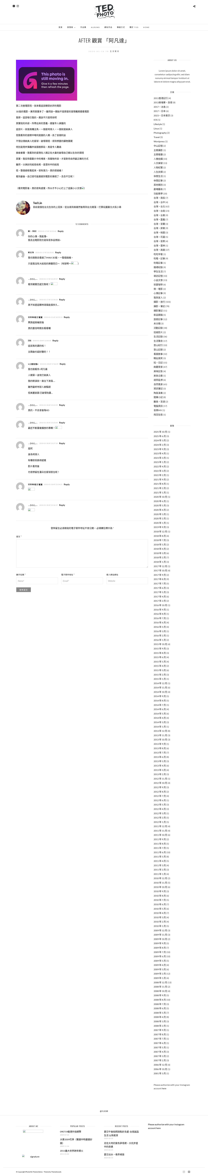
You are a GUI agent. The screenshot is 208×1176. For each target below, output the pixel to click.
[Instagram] (18, 6)
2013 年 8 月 (160, 748)
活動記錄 (158, 327)
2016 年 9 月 (160, 609)
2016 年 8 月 (160, 613)
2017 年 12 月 (160, 566)
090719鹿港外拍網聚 (70, 1131)
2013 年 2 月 (160, 774)
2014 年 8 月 (160, 700)
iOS (155, 119)
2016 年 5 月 (160, 626)
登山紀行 (158, 345)
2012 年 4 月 (160, 809)
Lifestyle (158, 124)
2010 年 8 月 (160, 895)
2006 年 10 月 (160, 1069)
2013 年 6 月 (160, 757)
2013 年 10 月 (160, 739)
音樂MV (158, 410)
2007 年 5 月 (160, 1047)
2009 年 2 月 (160, 973)
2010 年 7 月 (160, 900)
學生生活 (158, 271)
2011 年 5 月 (160, 856)
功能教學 (158, 193)
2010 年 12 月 (160, 878)
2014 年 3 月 (160, 722)
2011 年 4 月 (160, 861)
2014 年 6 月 (160, 709)
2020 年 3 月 (160, 514)
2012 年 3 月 (160, 813)
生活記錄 (158, 336)
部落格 (70, 27)
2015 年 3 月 (160, 670)
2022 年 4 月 (160, 466)
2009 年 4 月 (160, 965)
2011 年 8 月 (160, 843)
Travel (157, 137)
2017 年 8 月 (160, 579)
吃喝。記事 (159, 258)
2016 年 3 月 (160, 631)
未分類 (157, 323)
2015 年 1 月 (160, 678)
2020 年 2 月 (160, 518)
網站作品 (108, 27)
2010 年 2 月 (160, 921)
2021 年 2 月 (160, 488)
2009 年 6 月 (160, 956)
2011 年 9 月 (160, 839)
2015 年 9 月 (160, 648)
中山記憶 (158, 145)
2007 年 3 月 (160, 1056)
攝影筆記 (158, 310)
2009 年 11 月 (160, 934)
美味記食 (158, 371)
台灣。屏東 (159, 228)
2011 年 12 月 (160, 826)
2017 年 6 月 (160, 588)
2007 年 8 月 (160, 1034)
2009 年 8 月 (160, 947)
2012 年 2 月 (160, 817)
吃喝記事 (158, 262)
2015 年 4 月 (160, 665)
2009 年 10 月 (160, 939)
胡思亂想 (158, 379)
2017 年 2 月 (160, 600)
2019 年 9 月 (160, 527)
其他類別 (158, 184)
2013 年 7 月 (160, 752)
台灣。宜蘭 (159, 223)
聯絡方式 (121, 27)
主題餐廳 (158, 154)
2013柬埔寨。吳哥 (163, 102)
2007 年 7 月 (160, 1038)
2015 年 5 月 (160, 661)
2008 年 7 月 (160, 1004)
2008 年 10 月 (160, 991)
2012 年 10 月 (160, 782)
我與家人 (158, 297)
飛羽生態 (158, 414)
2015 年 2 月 (160, 674)
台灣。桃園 (159, 232)
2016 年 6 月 (160, 622)
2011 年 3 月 (160, 865)
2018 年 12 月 (160, 531)
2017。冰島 (160, 106)
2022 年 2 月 (160, 475)
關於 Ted (134, 27)
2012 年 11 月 (160, 778)
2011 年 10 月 (160, 835)
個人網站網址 (112, 574)
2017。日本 (160, 111)
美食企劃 (158, 375)
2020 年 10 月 (160, 496)
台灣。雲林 (159, 245)
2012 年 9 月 (160, 787)
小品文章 (158, 280)
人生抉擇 (158, 171)
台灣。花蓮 (159, 237)
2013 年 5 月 (160, 761)
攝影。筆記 (159, 306)
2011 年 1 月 (160, 874)
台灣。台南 (159, 210)
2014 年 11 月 (160, 687)
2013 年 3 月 (160, 770)
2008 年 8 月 (160, 999)
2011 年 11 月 (160, 830)
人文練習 (158, 163)
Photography (160, 132)
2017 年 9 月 (160, 574)
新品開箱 (158, 314)
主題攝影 (158, 150)
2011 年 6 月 (160, 852)
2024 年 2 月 (160, 444)
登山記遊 (158, 349)
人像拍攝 (158, 158)
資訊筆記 (158, 388)
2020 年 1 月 (160, 522)
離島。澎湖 (159, 401)
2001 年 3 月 (160, 1073)
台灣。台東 (159, 215)
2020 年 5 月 (160, 505)
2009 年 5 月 (160, 960)
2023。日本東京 (162, 115)
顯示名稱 (21, 574)
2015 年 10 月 (160, 644)
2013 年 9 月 (160, 744)
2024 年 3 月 (160, 440)
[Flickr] (14, 6)
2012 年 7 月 (160, 796)
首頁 (61, 27)
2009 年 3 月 (160, 969)
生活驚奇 (115, 51)
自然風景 (158, 384)
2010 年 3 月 (160, 917)
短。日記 (158, 362)
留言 (19, 536)
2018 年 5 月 (160, 544)
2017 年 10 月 (160, 570)
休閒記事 (158, 180)
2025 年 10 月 (160, 431)
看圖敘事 (158, 354)
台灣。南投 (159, 197)
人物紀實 (158, 167)
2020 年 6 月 (160, 501)
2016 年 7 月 (160, 618)
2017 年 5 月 (160, 592)
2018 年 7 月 (160, 540)
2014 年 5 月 (160, 713)
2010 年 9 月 (160, 891)
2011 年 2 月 (160, 869)
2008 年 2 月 (160, 1025)
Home (146, 27)
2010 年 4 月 (160, 913)
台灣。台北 (159, 206)
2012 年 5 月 (160, 804)
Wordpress (159, 141)
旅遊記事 (158, 319)
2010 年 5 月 (160, 908)
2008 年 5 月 (160, 1012)
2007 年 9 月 (160, 1030)
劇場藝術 (158, 189)
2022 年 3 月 (160, 470)
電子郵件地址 (68, 574)
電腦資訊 (158, 406)
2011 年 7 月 (160, 848)
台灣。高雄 (159, 249)
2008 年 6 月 (160, 1008)
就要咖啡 (158, 284)
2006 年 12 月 (160, 1064)
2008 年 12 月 (160, 982)
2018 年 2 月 (160, 557)
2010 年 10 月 (160, 887)
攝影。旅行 (159, 301)
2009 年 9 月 (160, 943)
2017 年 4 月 (160, 596)
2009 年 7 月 (160, 952)
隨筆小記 (158, 397)
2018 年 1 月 (160, 561)
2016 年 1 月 (160, 640)
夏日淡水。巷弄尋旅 (114, 1154)
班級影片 (158, 332)
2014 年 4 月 (160, 717)
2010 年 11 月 (160, 882)
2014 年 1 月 (160, 726)
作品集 (83, 27)
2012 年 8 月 (160, 791)
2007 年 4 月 (160, 1051)
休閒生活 (158, 176)
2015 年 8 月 (160, 653)
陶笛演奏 (158, 393)
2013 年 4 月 (160, 765)
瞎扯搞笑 (158, 358)
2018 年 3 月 (160, 553)
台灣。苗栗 (159, 241)
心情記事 (158, 293)
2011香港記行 (161, 98)
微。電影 (158, 289)
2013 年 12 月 (160, 730)
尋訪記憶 (158, 275)
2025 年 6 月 (160, 436)
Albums (95, 27)
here (164, 1088)
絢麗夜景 (158, 366)
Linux (156, 128)
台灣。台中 (159, 202)
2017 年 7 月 (160, 583)
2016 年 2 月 (160, 635)
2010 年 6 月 (160, 904)
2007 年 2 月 (160, 1060)
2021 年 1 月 (160, 492)
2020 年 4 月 (160, 509)
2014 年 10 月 (160, 692)
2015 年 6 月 (160, 657)
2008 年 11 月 (160, 986)
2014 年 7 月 (160, 705)
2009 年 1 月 (160, 978)
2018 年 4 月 (160, 548)
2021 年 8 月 (160, 483)
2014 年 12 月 (160, 683)
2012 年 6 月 (160, 800)
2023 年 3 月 (160, 457)
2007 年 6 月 (160, 1043)
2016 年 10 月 (160, 605)
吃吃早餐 (158, 254)
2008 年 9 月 (160, 995)
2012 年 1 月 (160, 822)
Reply (61, 231)
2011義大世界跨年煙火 (71, 1150)
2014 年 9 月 (160, 696)
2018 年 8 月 (160, 536)
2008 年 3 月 (160, 1021)
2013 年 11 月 (160, 735)
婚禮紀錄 (158, 267)
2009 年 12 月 (160, 930)
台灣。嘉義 (159, 219)
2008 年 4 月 (160, 1017)
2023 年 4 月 (160, 453)
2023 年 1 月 (160, 462)
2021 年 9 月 (160, 479)
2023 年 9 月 (160, 449)
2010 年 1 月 (160, 926)
